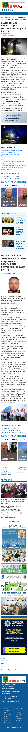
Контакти (19, 720)
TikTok (15, 121)
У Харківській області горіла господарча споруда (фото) (21, 470)
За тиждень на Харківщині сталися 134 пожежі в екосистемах (20, 233)
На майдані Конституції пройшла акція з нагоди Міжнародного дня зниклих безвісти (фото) (14, 167)
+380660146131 (9, 687)
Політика (6, 710)
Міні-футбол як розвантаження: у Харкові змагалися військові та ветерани (13, 501)
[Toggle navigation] (14, 13)
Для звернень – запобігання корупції (20, 710)
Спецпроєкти (7, 722)
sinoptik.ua (18, 670)
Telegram (8, 117)
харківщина (16, 178)
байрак (7, 176)
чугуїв (22, 432)
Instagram (16, 117)
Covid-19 (5, 712)
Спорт (5, 716)
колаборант (14, 429)
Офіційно (6, 718)
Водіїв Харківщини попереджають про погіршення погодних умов (6, 470)
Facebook (18, 115)
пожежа (18, 176)
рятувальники (6, 178)
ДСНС (13, 176)
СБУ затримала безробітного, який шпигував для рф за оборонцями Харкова (21, 246)
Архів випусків (22, 480)
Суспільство (7, 714)
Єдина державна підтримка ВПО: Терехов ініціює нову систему (11, 510)
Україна (5, 708)
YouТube (8, 121)
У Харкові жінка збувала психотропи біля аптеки (20, 221)
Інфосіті (12, 63)
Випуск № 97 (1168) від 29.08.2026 (14, 561)
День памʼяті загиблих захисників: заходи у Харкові (12, 507)
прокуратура (5, 430)
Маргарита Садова (10, 273)
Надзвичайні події (9, 17)
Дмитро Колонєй (9, 35)
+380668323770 (9, 698)
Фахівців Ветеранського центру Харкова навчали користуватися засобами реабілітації (13, 514)
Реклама (18, 718)
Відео (5, 720)
